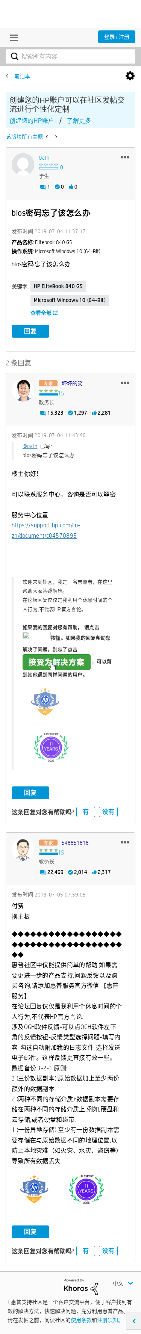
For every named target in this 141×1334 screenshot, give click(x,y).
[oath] (23, 164)
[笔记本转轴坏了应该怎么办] (47, 137)
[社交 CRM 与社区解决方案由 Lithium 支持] (81, 1286)
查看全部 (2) (44, 312)
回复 (30, 331)
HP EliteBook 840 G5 (58, 286)
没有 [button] (108, 812)
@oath (30, 446)
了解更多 (79, 121)
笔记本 (22, 76)
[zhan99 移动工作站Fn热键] (55, 137)
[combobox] (70, 56)
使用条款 (81, 1320)
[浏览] (12, 37)
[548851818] (23, 849)
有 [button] (86, 812)
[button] (125, 157)
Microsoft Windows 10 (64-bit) (70, 300)
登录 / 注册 (116, 36)
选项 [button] (130, 76)
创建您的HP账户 (31, 121)
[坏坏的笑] (23, 390)
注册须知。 (110, 1320)
